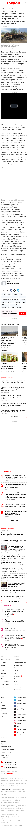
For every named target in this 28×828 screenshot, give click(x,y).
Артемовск (22, 297)
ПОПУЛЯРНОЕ (6, 471)
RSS (18, 726)
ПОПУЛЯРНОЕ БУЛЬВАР (9, 605)
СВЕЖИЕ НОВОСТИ (8, 528)
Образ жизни (4, 678)
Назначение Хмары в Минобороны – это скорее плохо (15, 505)
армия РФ (10, 302)
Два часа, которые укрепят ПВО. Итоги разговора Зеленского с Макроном (13, 541)
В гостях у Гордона (19, 665)
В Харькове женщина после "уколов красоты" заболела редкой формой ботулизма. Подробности (12, 569)
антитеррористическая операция (10, 299)
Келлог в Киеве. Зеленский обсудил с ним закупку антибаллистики (16, 584)
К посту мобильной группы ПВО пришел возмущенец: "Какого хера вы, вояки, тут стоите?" (13, 389)
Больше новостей (14, 601)
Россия (4, 294)
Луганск (3, 716)
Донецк (3, 705)
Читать (22, 313)
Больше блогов (14, 416)
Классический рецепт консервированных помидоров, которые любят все (14, 645)
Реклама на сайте (6, 746)
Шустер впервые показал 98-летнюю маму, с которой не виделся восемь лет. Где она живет (16, 637)
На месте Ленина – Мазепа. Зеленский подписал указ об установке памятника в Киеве (13, 577)
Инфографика (5, 684)
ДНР (24, 302)
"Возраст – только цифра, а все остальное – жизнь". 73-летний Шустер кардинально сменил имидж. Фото (14, 612)
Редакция (3, 744)
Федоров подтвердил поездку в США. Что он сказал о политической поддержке (14, 597)
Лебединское (5, 304)
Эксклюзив (17, 676)
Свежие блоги (7, 378)
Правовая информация (7, 749)
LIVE (15, 673)
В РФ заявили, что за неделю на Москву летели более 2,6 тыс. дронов (13, 591)
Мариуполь (4, 713)
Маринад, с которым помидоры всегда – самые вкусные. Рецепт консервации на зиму (15, 621)
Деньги (3, 665)
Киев (2, 697)
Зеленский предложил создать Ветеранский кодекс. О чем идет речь (13, 563)
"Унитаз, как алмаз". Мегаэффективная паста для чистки (16, 629)
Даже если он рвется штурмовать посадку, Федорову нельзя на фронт (13, 397)
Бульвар (5, 350)
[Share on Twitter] (14, 290)
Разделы (16, 656)
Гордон (3, 8)
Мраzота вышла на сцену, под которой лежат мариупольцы (13, 410)
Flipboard (19, 723)
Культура (3, 673)
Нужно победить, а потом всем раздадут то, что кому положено (13, 404)
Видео (15, 681)
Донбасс (15, 297)
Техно (2, 676)
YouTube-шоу (17, 687)
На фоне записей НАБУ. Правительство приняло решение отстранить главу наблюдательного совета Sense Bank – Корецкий (15, 496)
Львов (2, 700)
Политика (3, 662)
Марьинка (23, 299)
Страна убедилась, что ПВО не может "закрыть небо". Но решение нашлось (15, 477)
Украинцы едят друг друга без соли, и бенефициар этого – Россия (13, 381)
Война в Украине (11, 8)
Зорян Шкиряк (5, 307)
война (3, 297)
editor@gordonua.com (10, 767)
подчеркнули (19, 257)
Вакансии (3, 741)
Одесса (3, 702)
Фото (15, 678)
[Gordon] (13, 3)
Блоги (15, 668)
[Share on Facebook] (11, 290)
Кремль (9, 297)
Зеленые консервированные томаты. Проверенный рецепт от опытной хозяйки (8, 367)
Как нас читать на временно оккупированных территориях (6, 754)
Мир (2, 668)
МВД (9, 294)
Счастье (4, 302)
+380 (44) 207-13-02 (10, 765)
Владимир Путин (15, 304)
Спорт (2, 670)
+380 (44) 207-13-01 (10, 762)
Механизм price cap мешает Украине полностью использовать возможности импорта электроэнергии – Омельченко (13, 556)
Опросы (16, 684)
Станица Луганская (16, 307)
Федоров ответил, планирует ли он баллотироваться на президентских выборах (16, 513)
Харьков (3, 708)
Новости (3, 656)
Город (2, 694)
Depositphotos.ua (5, 789)
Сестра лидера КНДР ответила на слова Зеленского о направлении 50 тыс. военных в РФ (15, 485)
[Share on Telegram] (18, 290)
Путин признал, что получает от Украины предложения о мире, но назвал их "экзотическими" (12, 534)
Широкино (18, 302)
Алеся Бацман (20, 717)
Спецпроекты (17, 689)
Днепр (3, 711)
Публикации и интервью (20, 662)
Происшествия (5, 681)
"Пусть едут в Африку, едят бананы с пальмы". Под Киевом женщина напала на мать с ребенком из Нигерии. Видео (13, 548)
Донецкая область (17, 294)
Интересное (4, 687)
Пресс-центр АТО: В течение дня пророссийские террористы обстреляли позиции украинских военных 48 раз (8, 341)
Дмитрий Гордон (21, 697)
